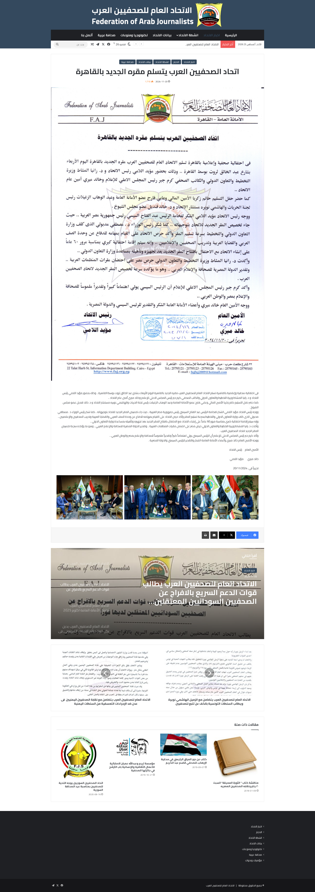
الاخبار (176, 62)
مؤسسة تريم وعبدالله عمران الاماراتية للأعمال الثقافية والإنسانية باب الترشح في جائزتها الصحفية (132, 767)
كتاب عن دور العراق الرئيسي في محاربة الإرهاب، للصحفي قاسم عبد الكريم (184, 761)
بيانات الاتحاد (162, 35)
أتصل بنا (87, 35)
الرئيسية (231, 35)
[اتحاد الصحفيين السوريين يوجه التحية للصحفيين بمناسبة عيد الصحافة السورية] (80, 756)
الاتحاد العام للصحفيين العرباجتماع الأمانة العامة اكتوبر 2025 (204, 588)
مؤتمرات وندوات (253, 860)
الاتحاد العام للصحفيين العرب (220, 885)
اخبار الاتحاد (212, 35)
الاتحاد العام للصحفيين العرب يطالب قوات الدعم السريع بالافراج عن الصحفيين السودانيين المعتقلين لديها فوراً (154, 44)
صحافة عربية (106, 35)
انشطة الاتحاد (188, 35)
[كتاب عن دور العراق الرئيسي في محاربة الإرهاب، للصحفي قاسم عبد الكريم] (183, 745)
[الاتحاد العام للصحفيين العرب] (157, 14)
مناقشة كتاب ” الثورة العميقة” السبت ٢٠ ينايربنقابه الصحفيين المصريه (235, 784)
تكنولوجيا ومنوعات (134, 35)
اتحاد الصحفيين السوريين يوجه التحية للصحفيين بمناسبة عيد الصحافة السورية (81, 786)
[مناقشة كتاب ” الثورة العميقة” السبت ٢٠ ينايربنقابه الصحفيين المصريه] (235, 756)
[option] (157, 593)
